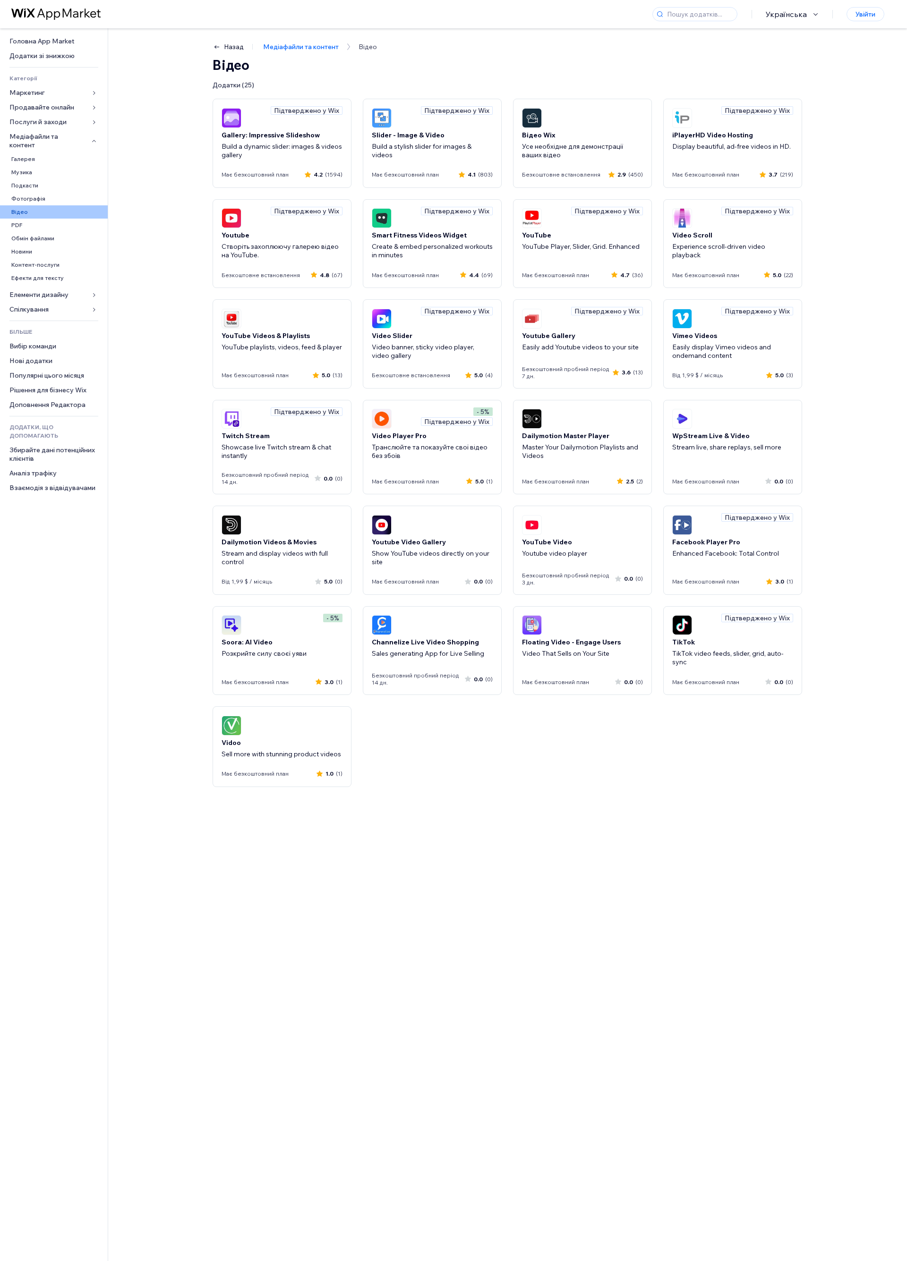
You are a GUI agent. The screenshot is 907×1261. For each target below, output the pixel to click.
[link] (54, 41)
